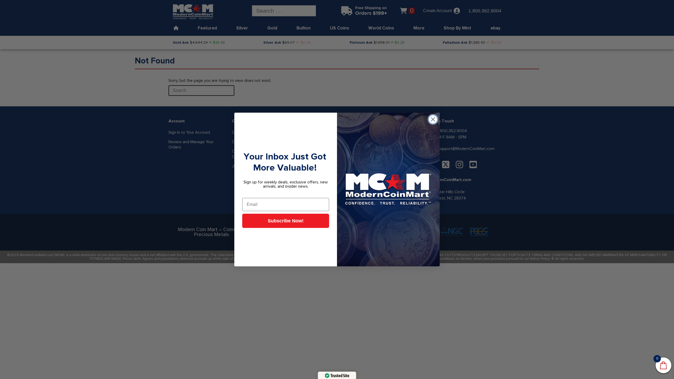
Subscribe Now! (286, 220)
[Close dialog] (433, 119)
